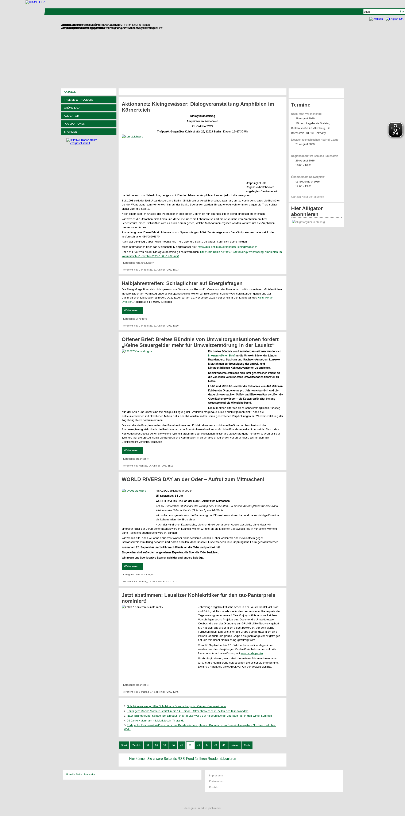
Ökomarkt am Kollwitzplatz (308, 177)
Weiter (234, 745)
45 (215, 745)
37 (147, 745)
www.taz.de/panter (252, 653)
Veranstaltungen (144, 262)
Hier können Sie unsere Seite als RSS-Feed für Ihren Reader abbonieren (182, 758)
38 (156, 745)
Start (124, 745)
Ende (247, 745)
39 (164, 745)
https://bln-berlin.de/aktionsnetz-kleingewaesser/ (228, 246)
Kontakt (214, 787)
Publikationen (74, 123)
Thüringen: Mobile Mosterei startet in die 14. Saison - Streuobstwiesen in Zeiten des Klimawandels (187, 711)
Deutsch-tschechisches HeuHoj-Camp (315, 139)
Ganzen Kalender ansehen (307, 196)
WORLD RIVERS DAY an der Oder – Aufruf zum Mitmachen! (194, 479)
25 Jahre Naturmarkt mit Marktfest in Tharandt (155, 720)
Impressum (216, 775)
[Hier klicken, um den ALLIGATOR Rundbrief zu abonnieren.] (316, 222)
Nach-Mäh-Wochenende (306, 113)
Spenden (70, 131)
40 (173, 745)
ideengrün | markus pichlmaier (202, 808)
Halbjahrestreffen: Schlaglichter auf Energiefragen (182, 283)
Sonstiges (141, 318)
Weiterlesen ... (132, 310)
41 (181, 745)
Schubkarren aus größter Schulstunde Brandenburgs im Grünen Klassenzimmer (176, 706)
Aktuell (70, 91)
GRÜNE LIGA (72, 107)
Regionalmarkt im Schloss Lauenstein (314, 155)
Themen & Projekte (78, 99)
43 (198, 745)
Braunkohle (142, 458)
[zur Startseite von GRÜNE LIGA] (35, 2)
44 (206, 745)
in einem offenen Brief (221, 355)
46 (223, 745)
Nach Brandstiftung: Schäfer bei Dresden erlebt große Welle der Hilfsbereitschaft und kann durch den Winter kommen (199, 715)
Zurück (136, 745)
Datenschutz (217, 781)
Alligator (71, 115)
